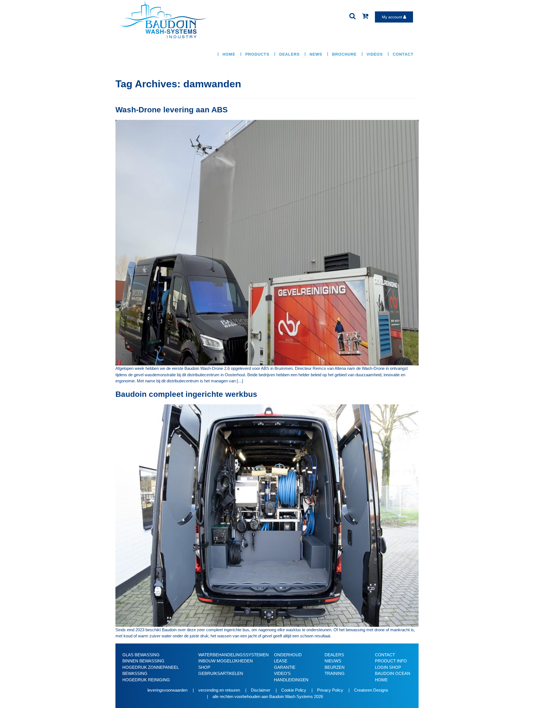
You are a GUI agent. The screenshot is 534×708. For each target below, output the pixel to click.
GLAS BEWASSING (141, 654)
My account (392, 17)
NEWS (316, 54)
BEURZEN (335, 667)
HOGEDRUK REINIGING (146, 679)
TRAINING (335, 673)
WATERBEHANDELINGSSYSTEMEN (233, 654)
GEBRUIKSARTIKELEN (220, 673)
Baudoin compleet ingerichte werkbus (186, 394)
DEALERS (334, 654)
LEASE (280, 661)
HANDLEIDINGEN (291, 679)
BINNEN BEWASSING (143, 661)
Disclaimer (260, 690)
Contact (403, 54)
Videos (375, 54)
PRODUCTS (257, 54)
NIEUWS (333, 661)
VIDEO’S (282, 673)
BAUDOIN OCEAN (392, 673)
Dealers (289, 54)
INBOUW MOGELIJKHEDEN (225, 661)
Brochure (344, 54)
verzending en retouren (219, 690)
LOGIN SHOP (388, 667)
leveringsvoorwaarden (167, 690)
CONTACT (385, 654)
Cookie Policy (293, 690)
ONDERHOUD (288, 654)
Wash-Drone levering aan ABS (171, 109)
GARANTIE (284, 667)
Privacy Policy (330, 690)
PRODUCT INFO (391, 661)
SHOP (204, 667)
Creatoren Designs (371, 690)
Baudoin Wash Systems (291, 696)
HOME (228, 54)
